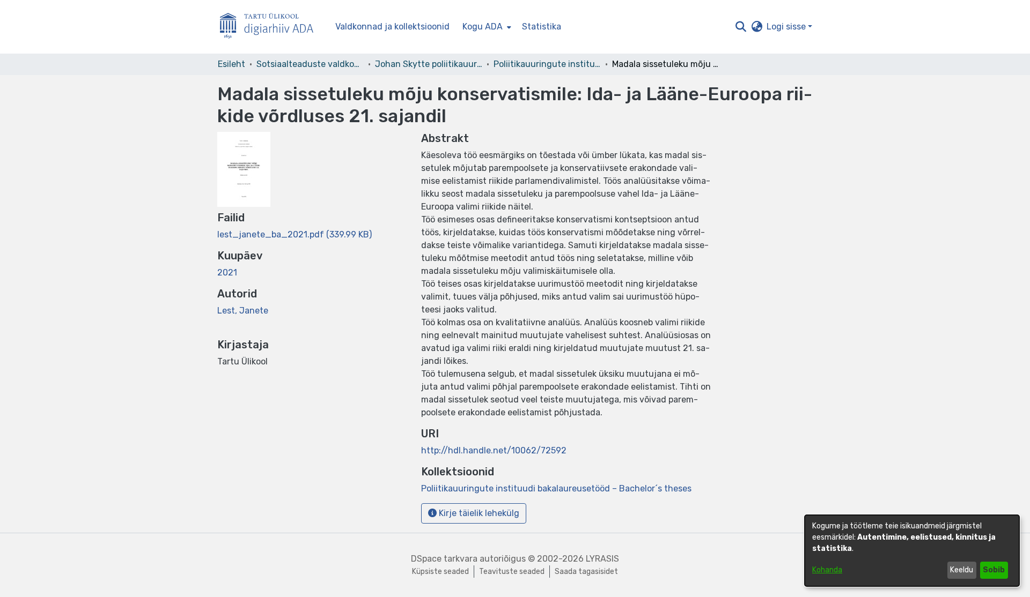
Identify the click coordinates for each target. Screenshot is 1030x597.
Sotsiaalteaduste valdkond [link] (310, 64)
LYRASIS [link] (602, 559)
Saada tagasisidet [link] (586, 571)
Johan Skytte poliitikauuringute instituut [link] (428, 64)
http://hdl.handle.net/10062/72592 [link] (493, 450)
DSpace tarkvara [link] (444, 559)
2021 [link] (227, 272)
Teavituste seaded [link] (512, 571)
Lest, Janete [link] (242, 310)
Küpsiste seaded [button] (440, 571)
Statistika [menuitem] (541, 26)
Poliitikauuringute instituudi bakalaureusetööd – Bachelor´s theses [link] (547, 64)
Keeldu (961, 569)
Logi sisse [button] (787, 26)
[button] (740, 26)
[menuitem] (485, 27)
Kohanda (827, 569)
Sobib (994, 569)
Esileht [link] (231, 64)
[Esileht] (271, 27)
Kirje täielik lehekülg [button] (478, 513)
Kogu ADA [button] (482, 26)
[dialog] (912, 550)
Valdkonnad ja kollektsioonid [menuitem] (392, 26)
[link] (294, 234)
